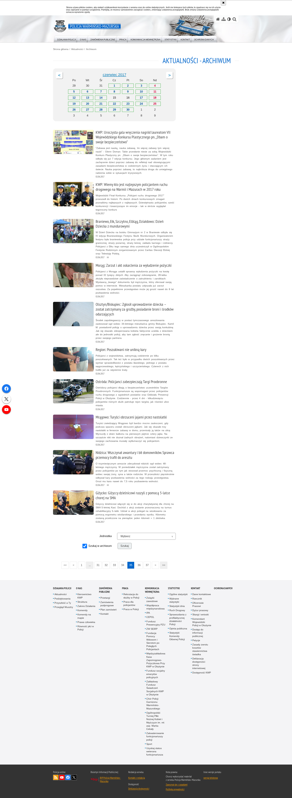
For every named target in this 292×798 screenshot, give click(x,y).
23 (127, 103)
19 (74, 103)
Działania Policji (62, 588)
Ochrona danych (223, 588)
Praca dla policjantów (129, 603)
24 (141, 103)
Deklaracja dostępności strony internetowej (198, 663)
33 (113, 564)
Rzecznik (197, 598)
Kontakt (104, 613)
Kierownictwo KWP (84, 596)
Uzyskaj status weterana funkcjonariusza (154, 751)
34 (121, 564)
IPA (148, 612)
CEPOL (150, 617)
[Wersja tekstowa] (229, 19)
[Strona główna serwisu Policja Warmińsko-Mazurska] (218, 19)
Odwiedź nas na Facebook (68, 777)
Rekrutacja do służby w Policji (131, 596)
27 (87, 109)
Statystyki (174, 588)
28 (100, 109)
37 (146, 564)
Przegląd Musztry (63, 607)
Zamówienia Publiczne (105, 590)
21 (100, 103)
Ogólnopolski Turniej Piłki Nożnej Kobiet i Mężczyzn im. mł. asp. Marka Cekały (155, 720)
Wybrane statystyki (174, 600)
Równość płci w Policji (85, 628)
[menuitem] (66, 39)
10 (141, 91)
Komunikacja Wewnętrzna (152, 590)
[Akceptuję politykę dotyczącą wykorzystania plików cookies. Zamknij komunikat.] (223, 2)
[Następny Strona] (169, 75)
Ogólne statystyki (178, 594)
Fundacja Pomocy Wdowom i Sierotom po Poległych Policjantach (152, 641)
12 (74, 97)
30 (127, 109)
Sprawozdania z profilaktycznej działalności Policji (177, 619)
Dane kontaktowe (201, 594)
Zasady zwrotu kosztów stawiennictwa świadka (200, 649)
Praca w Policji (131, 609)
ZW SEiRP (151, 628)
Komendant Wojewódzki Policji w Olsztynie (201, 622)
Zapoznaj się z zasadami (176, 784)
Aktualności (77, 49)
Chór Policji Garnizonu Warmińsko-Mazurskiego (153, 703)
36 (138, 564)
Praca (125, 588)
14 (100, 97)
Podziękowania (62, 598)
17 (141, 97)
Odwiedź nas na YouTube (62, 777)
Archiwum (91, 49)
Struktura (82, 601)
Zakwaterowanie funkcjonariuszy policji (155, 736)
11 (154, 91)
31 (97, 564)
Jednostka (105, 536)
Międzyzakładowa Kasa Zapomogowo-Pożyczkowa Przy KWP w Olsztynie (155, 660)
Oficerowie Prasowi (198, 604)
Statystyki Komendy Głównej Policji (177, 635)
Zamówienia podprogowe (107, 604)
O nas (79, 588)
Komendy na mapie (84, 616)
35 (129, 564)
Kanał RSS (55, 777)
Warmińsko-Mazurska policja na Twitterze (74, 777)
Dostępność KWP (201, 672)
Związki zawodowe (152, 599)
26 (74, 109)
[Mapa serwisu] (224, 19)
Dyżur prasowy (200, 610)
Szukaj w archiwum (100, 545)
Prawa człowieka (86, 622)
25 (154, 103)
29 (114, 109)
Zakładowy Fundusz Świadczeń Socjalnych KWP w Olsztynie (155, 688)
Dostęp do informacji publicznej (197, 632)
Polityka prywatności (175, 789)
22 (114, 103)
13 (87, 97)
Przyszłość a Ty (62, 602)
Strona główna (60, 49)
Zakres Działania (86, 606)
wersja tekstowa (210, 777)
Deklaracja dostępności (138, 788)
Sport (149, 744)
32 (105, 564)
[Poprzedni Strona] (59, 75)
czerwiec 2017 (114, 75)
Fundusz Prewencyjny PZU (155, 623)
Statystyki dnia (177, 606)
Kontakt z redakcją (136, 777)
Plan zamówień (108, 609)
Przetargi (105, 597)
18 (154, 97)
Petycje (196, 640)
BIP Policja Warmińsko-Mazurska (110, 779)
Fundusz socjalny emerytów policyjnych (155, 673)
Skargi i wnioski (200, 614)
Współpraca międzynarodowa (155, 607)
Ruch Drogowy (177, 610)
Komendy (82, 610)
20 (87, 103)
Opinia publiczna (178, 628)
